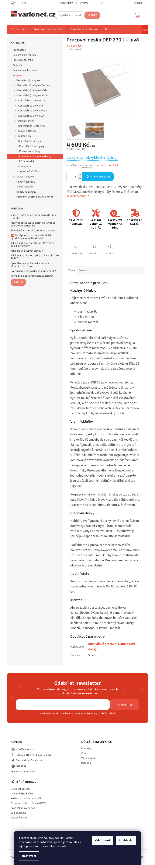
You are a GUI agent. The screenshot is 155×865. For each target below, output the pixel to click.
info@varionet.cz (26, 749)
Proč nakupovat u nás (23, 808)
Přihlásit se (124, 704)
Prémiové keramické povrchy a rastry (33, 230)
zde (64, 846)
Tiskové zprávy (19, 818)
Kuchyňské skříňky (29, 151)
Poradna (86, 763)
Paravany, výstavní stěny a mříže (34, 197)
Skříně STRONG (27, 131)
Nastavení (29, 856)
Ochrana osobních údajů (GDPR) (28, 803)
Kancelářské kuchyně (30, 141)
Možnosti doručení (107, 165)
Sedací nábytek (25, 177)
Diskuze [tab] (83, 270)
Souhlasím (126, 840)
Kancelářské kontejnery (31, 126)
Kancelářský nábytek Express (34, 85)
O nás (84, 3)
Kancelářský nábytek (28, 80)
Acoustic (17, 65)
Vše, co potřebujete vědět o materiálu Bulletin (33, 216)
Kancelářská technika (25, 70)
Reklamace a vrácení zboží (26, 798)
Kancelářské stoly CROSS (32, 111)
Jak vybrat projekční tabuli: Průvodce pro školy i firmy (32, 244)
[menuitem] (18, 29)
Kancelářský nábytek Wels (32, 90)
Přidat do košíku (100, 176)
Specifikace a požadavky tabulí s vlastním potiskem (30, 265)
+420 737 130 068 (25, 771)
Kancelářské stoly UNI (30, 106)
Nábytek (17, 75)
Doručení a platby (20, 789)
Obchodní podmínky (22, 794)
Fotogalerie (25, 166)
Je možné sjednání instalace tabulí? (32, 275)
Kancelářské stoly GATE (31, 101)
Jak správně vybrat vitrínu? (27, 250)
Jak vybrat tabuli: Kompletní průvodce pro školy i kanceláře (33, 224)
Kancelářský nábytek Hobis (32, 95)
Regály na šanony (26, 192)
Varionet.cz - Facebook (29, 760)
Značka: (74, 49)
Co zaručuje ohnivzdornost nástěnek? (33, 270)
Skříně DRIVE (25, 136)
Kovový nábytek (25, 182)
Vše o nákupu (88, 758)
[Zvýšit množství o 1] (80, 174)
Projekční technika (23, 60)
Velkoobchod (18, 813)
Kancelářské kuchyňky (31, 146)
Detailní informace (77, 196)
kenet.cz (21, 766)
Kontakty (66, 3)
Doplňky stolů (26, 121)
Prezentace (19, 50)
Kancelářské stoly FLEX (31, 116)
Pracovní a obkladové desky (35, 156)
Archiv (18, 282)
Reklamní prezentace (25, 55)
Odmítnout (102, 840)
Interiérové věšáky (28, 171)
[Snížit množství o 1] (80, 179)
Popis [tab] (71, 270)
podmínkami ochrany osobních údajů (94, 714)
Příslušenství (26, 161)
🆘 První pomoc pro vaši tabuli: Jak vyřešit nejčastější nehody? (31, 237)
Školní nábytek (24, 187)
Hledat (92, 15)
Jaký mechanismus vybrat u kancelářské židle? (35, 257)
